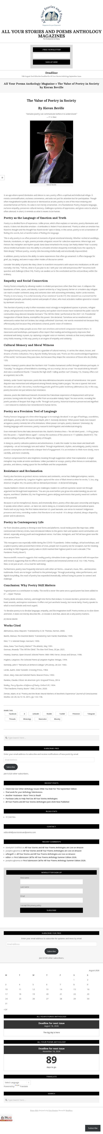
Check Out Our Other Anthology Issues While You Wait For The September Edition (41, 789)
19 (34, 994)
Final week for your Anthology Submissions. (24, 792)
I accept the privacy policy (30, 905)
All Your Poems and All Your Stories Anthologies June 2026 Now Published (37, 802)
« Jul (5, 1009)
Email (22, 896)
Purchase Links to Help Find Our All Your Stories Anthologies (32, 798)
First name (24, 878)
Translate (24, 1086)
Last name (24, 887)
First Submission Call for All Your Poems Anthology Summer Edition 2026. (45, 857)
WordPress (69, 1110)
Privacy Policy (34, 1110)
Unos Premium (53, 1110)
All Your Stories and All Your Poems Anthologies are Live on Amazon (54, 847)
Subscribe (11, 767)
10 (6, 989)
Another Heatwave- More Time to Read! (23, 795)
